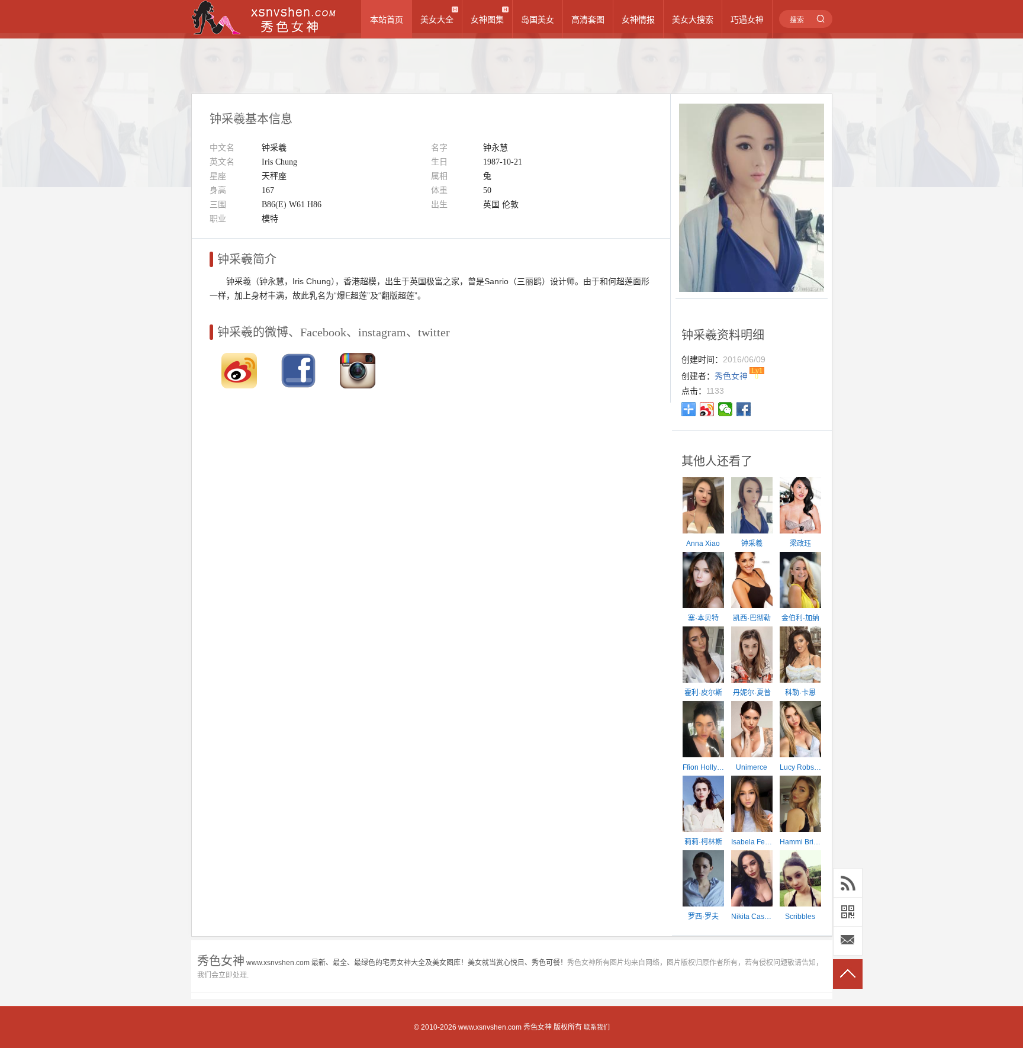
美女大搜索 (692, 19)
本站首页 (386, 19)
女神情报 (638, 19)
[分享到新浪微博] (707, 409)
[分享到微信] (725, 409)
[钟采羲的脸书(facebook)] (298, 385)
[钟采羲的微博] (239, 385)
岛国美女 (537, 19)
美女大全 (436, 19)
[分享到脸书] (743, 409)
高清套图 (587, 19)
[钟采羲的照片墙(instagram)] (357, 385)
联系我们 (597, 1027)
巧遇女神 (747, 19)
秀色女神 (537, 1027)
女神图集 (487, 19)
